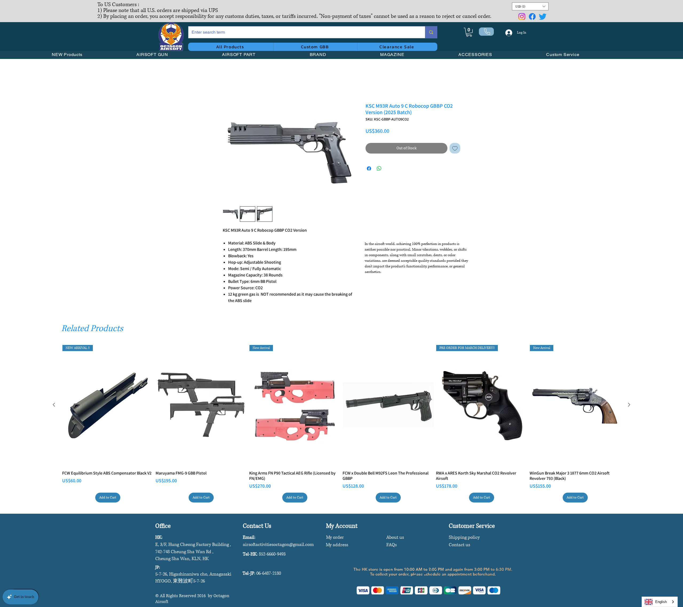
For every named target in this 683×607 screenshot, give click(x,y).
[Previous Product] (54, 404)
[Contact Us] (486, 31)
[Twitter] (542, 16)
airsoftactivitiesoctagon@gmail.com (278, 544)
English (661, 602)
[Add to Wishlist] (455, 148)
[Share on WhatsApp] (379, 168)
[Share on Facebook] (369, 168)
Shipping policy (464, 537)
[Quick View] (201, 405)
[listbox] (530, 6)
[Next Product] (629, 404)
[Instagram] (521, 16)
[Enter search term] (431, 32)
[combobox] (660, 602)
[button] (530, 6)
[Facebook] (532, 16)
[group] (341, 424)
